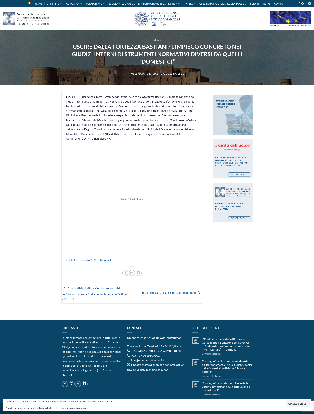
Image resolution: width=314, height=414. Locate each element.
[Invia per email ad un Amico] (132, 273)
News (266, 3)
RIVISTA (188, 3)
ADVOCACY (73, 3)
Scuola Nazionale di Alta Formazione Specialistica (143, 3)
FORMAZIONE (94, 3)
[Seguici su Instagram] (302, 3)
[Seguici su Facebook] (299, 3)
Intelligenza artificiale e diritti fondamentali (169, 292)
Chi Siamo (53, 3)
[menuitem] (29, 3)
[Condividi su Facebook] (125, 273)
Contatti (280, 3)
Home (39, 3)
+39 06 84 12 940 (141, 351)
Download (105, 259)
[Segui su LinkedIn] (309, 3)
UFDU (181, 73)
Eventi (254, 3)
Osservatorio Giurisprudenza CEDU (222, 3)
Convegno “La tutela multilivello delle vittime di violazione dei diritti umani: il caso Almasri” (226, 386)
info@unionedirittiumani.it (147, 360)
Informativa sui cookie (79, 408)
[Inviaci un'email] (306, 3)
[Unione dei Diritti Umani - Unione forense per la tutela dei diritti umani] (157, 18)
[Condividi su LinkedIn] (139, 273)
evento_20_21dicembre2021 (81, 259)
